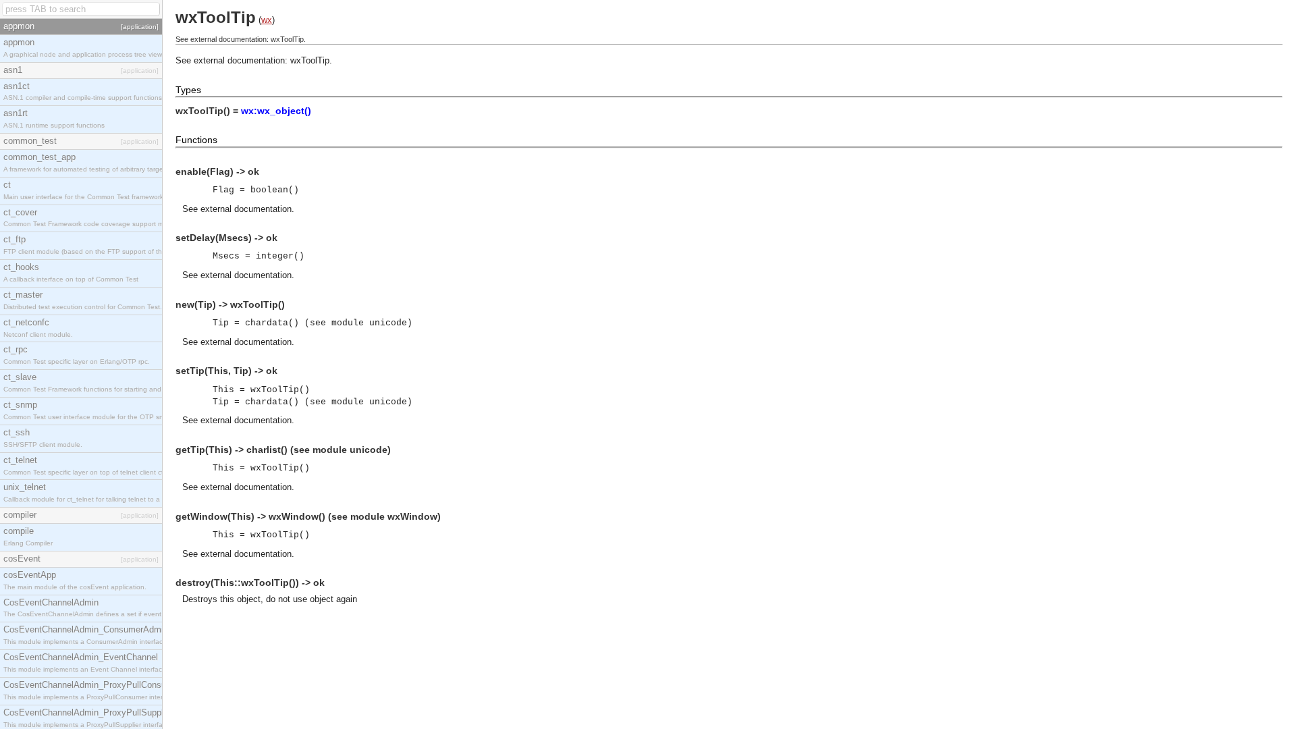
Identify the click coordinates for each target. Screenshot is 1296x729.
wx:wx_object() (276, 110)
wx (266, 20)
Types (188, 89)
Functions (196, 139)
